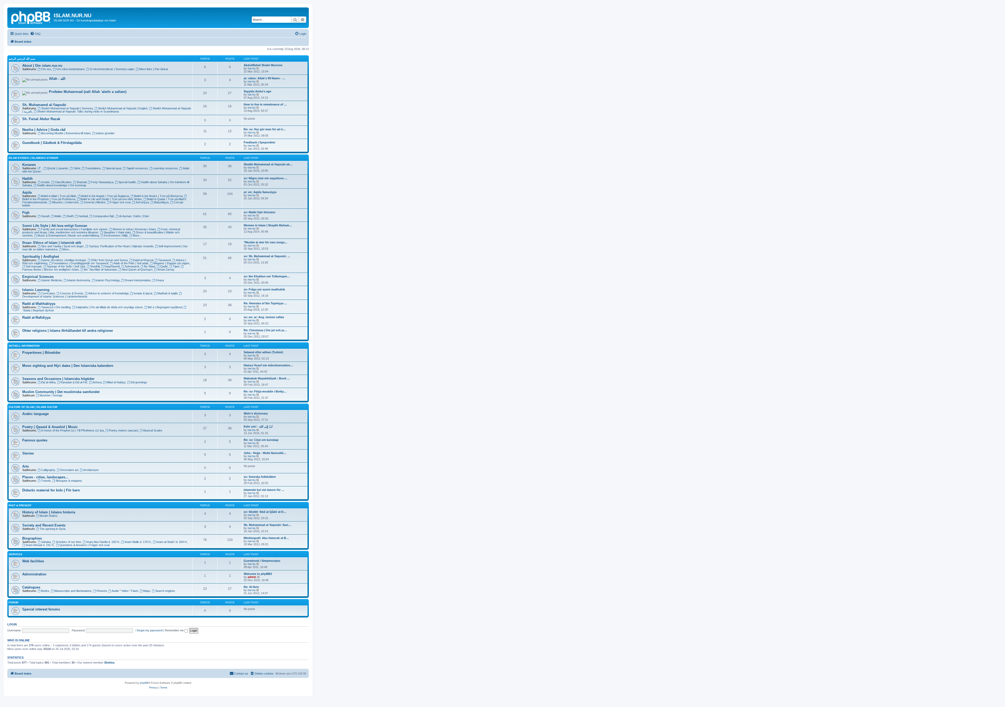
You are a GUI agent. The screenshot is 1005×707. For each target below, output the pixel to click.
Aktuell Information (24, 345)
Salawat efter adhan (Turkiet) (263, 352)
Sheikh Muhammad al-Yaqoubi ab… (268, 164)
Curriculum (48, 293)
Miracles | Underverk (65, 202)
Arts (25, 466)
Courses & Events (71, 293)
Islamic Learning (35, 290)
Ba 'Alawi (149, 266)
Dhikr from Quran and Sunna (109, 260)
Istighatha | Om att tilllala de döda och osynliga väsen (109, 307)
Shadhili (95, 266)
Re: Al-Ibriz (251, 586)
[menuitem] (35, 34)
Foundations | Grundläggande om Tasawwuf (80, 263)
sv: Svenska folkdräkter (260, 476)
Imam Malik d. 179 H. (138, 541)
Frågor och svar (120, 202)
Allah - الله (57, 79)
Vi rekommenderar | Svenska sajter (112, 69)
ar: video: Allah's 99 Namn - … (264, 78)
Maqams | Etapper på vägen (171, 263)
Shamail (81, 182)
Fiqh (26, 213)
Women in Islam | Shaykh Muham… (268, 225)
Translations (93, 168)
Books (45, 590)
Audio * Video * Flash (125, 590)
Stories (28, 453)
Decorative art (69, 470)
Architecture (91, 470)
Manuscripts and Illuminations (73, 590)
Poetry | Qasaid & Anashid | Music (50, 427)
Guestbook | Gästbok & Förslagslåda (52, 143)
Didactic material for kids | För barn (51, 490)
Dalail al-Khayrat (143, 260)
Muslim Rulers (49, 515)
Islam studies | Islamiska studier (33, 157)
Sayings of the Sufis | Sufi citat (66, 266)
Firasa (160, 280)
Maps (146, 590)
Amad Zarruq (165, 269)
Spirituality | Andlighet (40, 257)
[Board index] (31, 17)
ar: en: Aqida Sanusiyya (260, 192)
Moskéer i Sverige (51, 395)
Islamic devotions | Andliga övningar (63, 260)
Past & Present (20, 505)
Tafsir (76, 168)
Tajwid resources (137, 168)
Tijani (176, 266)
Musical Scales (152, 430)
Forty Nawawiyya (102, 182)
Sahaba (46, 541)
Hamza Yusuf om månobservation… (268, 365)
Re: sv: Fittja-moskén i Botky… (265, 391)
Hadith (27, 179)
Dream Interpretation (138, 280)
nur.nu (251, 68)
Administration (34, 574)
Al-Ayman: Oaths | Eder (134, 216)
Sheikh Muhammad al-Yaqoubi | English (123, 108)
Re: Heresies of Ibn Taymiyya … (265, 303)
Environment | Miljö (116, 235)
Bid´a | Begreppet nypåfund (165, 307)
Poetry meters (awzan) (123, 430)
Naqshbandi (112, 266)
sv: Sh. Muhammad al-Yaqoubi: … (267, 256)
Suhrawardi (132, 266)
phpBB (144, 682)
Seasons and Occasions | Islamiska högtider (58, 379)
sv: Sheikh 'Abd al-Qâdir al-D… (265, 511)
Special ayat (113, 168)
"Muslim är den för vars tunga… (265, 242)
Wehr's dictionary (256, 413)
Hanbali (83, 216)
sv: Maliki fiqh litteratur (259, 212)
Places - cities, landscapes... (45, 477)
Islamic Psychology (107, 280)
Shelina (109, 662)
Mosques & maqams (69, 480)
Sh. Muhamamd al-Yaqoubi (44, 105)
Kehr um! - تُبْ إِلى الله (258, 426)
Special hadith (127, 182)
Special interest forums (41, 609)
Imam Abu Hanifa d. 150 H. (103, 541)
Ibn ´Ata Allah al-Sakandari (100, 269)
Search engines (165, 590)
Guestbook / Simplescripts (262, 560)
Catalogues (31, 587)
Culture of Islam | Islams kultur (33, 407)
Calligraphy (48, 470)
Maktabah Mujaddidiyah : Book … (267, 378)
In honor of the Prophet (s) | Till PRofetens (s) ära (72, 430)
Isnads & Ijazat (142, 293)
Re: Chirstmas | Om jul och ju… (265, 330)
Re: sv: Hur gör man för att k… (265, 129)
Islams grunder (105, 133)
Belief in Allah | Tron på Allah (58, 196)
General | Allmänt (94, 202)
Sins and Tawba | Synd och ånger (62, 246)
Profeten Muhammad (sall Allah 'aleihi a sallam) (87, 92)
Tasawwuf (164, 260)
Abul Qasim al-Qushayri (137, 269)
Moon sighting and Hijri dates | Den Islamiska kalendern (67, 366)
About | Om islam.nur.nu (42, 66)
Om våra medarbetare (70, 69)
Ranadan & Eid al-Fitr (73, 382)
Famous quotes (34, 440)
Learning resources (165, 168)
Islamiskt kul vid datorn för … (264, 489)
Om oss (46, 69)
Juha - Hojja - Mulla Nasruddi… (265, 452)
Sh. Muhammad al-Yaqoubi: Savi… (267, 524)
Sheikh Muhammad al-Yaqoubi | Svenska (67, 108)
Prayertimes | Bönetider (41, 353)
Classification (63, 182)
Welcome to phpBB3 (258, 573)
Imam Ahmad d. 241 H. (40, 545)
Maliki (57, 216)
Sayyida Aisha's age (257, 91)
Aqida (27, 192)
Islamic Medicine (51, 280)
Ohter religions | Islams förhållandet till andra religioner (67, 331)
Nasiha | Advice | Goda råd (43, 130)
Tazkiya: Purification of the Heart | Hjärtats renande (121, 246)
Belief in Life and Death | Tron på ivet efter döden (111, 199)
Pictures (102, 590)
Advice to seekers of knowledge (108, 293)
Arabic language (35, 414)
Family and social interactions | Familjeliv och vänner (74, 229)
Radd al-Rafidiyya (36, 317)
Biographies (32, 538)
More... (137, 235)
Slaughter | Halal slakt (117, 232)
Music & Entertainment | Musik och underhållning (68, 235)
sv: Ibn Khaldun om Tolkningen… (267, 276)
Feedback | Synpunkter (259, 142)
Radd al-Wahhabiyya (38, 304)
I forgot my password (149, 630)
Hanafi (45, 216)
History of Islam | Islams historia (48, 512)
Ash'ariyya (142, 202)
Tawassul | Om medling (56, 307)
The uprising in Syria (52, 528)
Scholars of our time (68, 541)
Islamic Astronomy (78, 280)
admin (252, 577)
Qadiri (164, 266)
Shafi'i (70, 216)
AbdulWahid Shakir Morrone (263, 65)
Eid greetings (139, 382)
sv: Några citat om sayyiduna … (265, 178)
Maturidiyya (161, 202)
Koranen (29, 165)
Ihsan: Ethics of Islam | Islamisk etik (51, 243)
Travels (46, 480)
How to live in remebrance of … (265, 104)
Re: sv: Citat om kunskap (261, 439)
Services (15, 554)
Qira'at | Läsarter (57, 168)
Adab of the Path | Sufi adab (130, 263)
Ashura (97, 382)
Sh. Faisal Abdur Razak (41, 119)
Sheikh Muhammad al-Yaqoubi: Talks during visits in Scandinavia (78, 111)
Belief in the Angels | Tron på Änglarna (105, 196)
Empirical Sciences (38, 277)
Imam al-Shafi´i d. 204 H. (171, 541)
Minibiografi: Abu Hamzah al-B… (266, 538)
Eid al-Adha (48, 382)
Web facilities (33, 561)
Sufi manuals (34, 266)
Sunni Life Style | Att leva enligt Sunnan (54, 226)
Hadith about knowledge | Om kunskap (61, 185)
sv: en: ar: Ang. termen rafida (264, 317)
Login (12, 624)
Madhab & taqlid (167, 293)
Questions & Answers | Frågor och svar (84, 545)
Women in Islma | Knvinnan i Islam (134, 229)
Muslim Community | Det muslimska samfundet (60, 392)
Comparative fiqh (103, 216)
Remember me (175, 630)
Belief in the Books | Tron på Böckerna (158, 196)
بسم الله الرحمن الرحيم (22, 58)
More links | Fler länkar (153, 69)
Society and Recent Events (43, 525)
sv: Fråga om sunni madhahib (264, 289)
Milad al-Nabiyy (116, 382)
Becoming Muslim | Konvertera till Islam (66, 133)
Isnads (45, 182)
